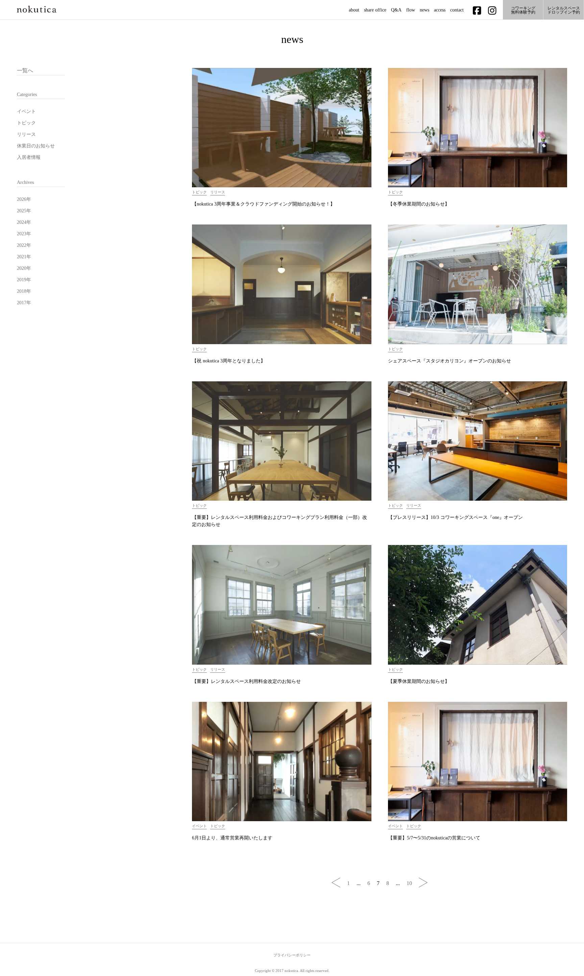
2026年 (24, 199)
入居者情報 (29, 157)
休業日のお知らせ (36, 145)
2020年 (24, 268)
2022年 (24, 245)
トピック (26, 122)
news (424, 10)
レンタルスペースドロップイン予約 (564, 10)
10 (409, 883)
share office (375, 10)
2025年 (24, 210)
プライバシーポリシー (292, 955)
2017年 (24, 302)
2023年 (24, 233)
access (439, 10)
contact (457, 10)
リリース (26, 134)
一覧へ (25, 70)
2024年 (24, 222)
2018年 (24, 291)
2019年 (24, 279)
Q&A (396, 10)
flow (410, 10)
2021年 (24, 256)
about (354, 10)
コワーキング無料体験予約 (523, 10)
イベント (26, 111)
